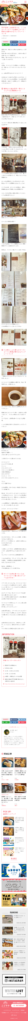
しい (2, 778)
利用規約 (22, 1010)
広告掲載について (5, 1012)
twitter (23, 42)
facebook (14, 42)
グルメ (3, 779)
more (14, 858)
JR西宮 (16, 779)
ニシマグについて (7, 1010)
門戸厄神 (5, 23)
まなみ (16, 778)
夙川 (16, 805)
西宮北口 (4, 805)
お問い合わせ (14, 1015)
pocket (23, 44)
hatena (14, 44)
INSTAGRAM (20, 1005)
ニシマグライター (16, 1010)
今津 (7, 779)
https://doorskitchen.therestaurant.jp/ (15, 684)
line (6, 44)
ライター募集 (23, 1012)
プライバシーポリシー (15, 1012)
